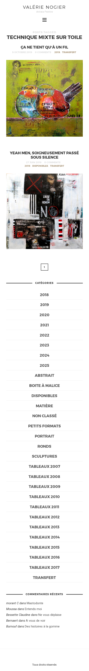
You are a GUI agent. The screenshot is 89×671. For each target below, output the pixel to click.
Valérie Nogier (44, 7)
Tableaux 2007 (44, 466)
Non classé (44, 415)
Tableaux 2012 (44, 517)
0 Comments (43, 52)
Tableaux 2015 (44, 547)
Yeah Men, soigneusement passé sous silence (44, 155)
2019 (57, 52)
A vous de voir (35, 620)
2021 (44, 325)
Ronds (44, 446)
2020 (44, 314)
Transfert (69, 52)
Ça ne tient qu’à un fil (44, 47)
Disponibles (40, 165)
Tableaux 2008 (44, 476)
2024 (44, 355)
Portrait (44, 436)
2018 (44, 294)
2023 (44, 345)
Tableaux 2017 (44, 567)
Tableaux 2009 (44, 486)
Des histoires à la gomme (42, 626)
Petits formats (44, 426)
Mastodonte (35, 603)
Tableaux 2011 (44, 506)
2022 (44, 335)
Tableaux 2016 (44, 557)
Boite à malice (44, 385)
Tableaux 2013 (44, 527)
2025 (44, 365)
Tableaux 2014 (44, 537)
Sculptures (44, 456)
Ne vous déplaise (49, 615)
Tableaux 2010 (44, 496)
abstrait (44, 375)
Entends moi (33, 609)
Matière (44, 406)
